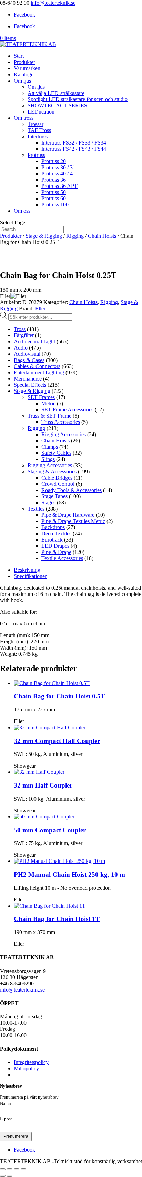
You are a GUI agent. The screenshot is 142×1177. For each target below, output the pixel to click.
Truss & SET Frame (49, 416)
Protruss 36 (53, 180)
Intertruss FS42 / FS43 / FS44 (73, 149)
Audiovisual (27, 354)
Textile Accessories (62, 558)
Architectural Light (34, 341)
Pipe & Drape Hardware (67, 515)
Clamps (49, 447)
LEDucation (41, 112)
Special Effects (30, 385)
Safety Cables (56, 453)
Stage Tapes (54, 496)
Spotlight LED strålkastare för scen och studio (78, 99)
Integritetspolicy (31, 1062)
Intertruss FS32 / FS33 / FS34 (73, 143)
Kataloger (24, 74)
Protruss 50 (53, 192)
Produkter (24, 62)
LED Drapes (55, 546)
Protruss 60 (53, 198)
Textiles (36, 509)
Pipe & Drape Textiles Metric (73, 521)
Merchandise (28, 379)
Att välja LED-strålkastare (56, 93)
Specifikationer (30, 576)
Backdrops (53, 527)
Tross (20, 329)
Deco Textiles (56, 533)
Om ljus (22, 81)
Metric (48, 403)
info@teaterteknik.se (22, 990)
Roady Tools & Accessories (71, 490)
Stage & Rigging (44, 236)
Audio (21, 348)
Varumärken (27, 68)
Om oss (22, 211)
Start (19, 56)
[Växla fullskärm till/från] (9, 1169)
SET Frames (41, 397)
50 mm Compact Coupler (50, 830)
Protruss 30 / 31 (58, 167)
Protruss (36, 155)
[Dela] (16, 1169)
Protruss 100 (55, 204)
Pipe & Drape (56, 552)
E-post (6, 1118)
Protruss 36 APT (59, 186)
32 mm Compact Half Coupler (57, 741)
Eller (40, 308)
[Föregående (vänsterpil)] (3, 1176)
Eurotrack (52, 540)
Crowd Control (57, 484)
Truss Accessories (60, 422)
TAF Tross (39, 130)
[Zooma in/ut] (3, 1169)
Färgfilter (24, 335)
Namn (5, 1103)
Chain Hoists (102, 236)
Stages (48, 502)
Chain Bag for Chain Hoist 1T (57, 918)
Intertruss (38, 136)
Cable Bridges (56, 478)
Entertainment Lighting (39, 372)
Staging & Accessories (52, 471)
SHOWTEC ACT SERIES (57, 105)
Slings (48, 459)
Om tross (23, 118)
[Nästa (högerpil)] (9, 1176)
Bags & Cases (29, 360)
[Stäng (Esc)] (23, 1169)
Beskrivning (27, 570)
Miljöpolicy (26, 1068)
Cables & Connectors (37, 366)
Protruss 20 (53, 161)
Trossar (35, 124)
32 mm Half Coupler (43, 785)
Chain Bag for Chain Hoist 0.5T (59, 696)
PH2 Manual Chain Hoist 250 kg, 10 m (69, 874)
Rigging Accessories (63, 434)
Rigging (75, 236)
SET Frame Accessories (67, 410)
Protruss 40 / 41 (58, 173)
